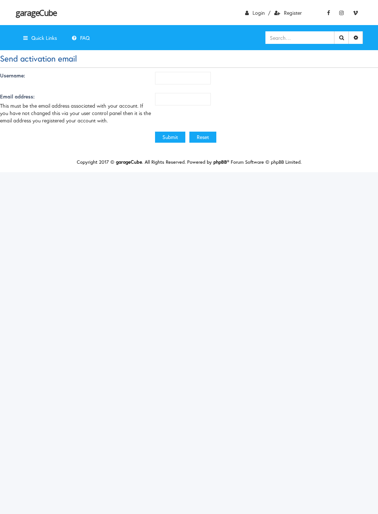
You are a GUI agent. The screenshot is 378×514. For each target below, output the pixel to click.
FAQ (85, 37)
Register (293, 12)
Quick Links (44, 37)
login (258, 12)
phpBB (220, 162)
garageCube (36, 12)
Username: (12, 75)
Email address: (17, 96)
